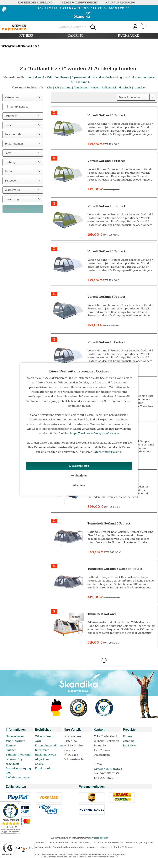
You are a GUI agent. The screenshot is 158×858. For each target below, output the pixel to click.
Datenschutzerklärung (106, 452)
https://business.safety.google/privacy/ (94, 433)
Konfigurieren (79, 475)
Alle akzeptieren (79, 465)
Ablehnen (79, 485)
